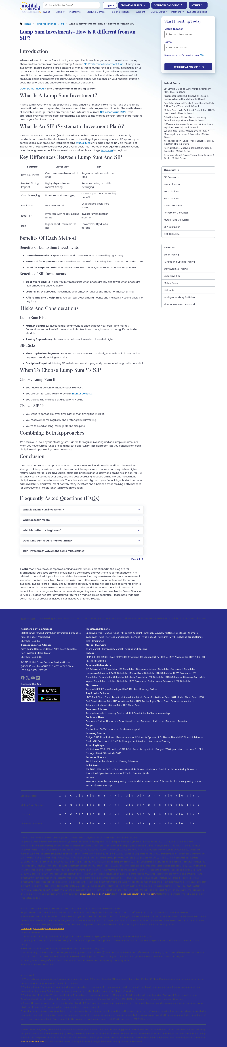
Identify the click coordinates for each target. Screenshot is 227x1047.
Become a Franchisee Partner (123, 721)
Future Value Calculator (111, 677)
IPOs (160, 737)
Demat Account (126, 737)
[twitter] (28, 679)
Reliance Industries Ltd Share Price (104, 705)
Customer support (130, 729)
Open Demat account (33, 88)
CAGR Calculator (119, 673)
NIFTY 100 (195, 657)
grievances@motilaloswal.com (95, 893)
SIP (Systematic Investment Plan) (104, 64)
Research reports (95, 713)
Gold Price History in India (140, 749)
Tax (88, 761)
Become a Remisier (176, 721)
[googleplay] (49, 698)
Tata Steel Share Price (124, 697)
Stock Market (108, 737)
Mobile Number (173, 29)
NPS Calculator (138, 681)
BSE (87, 769)
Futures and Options (136, 649)
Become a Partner (131, 5)
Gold (88, 741)
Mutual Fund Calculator (142, 673)
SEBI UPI (195, 5)
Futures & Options (146, 737)
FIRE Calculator (183, 681)
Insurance (98, 641)
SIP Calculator (93, 669)
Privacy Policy (186, 781)
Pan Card (96, 761)
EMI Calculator (164, 673)
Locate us (113, 729)
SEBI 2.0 (157, 781)
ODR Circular (170, 781)
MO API (128, 689)
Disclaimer (164, 769)
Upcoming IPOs (94, 632)
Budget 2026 (92, 737)
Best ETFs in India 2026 (109, 753)
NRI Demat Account (131, 632)
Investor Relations (147, 769)
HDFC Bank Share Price (98, 697)
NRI (94, 741)
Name (168, 42)
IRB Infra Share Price (124, 701)
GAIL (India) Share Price (184, 697)
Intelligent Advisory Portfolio (159, 632)
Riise (136, 689)
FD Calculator (110, 669)
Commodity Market (112, 649)
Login (108, 5)
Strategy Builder (148, 689)
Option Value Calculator (161, 681)
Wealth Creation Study (136, 773)
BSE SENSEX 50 (98, 661)
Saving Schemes (129, 761)
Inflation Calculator (117, 681)
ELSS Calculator (174, 677)
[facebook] (23, 679)
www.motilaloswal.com (32, 1041)
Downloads (134, 781)
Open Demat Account (167, 5)
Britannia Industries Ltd (183, 701)
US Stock (185, 737)
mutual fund (83, 143)
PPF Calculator (156, 677)
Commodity (104, 741)
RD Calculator (126, 669)
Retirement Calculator (183, 669)
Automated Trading (159, 741)
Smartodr (147, 781)
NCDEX (106, 769)
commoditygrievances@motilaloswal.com (42, 928)
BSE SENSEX (102, 657)
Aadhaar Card (110, 761)
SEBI (99, 769)
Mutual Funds (112, 632)
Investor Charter (94, 781)
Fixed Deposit (149, 637)
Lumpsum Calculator (97, 673)
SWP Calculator (182, 673)
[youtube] (33, 679)
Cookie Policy (179, 769)
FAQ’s (103, 729)
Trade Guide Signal (112, 689)
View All (135, 559)
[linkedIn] (38, 679)
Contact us (92, 729)
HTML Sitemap (104, 785)
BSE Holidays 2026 (116, 749)
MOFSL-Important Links (124, 769)
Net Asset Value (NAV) (113, 112)
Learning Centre (115, 713)
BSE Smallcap (131, 657)
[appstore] (49, 690)
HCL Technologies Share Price (153, 701)
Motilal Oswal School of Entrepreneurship (148, 713)
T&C (202, 55)
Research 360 (93, 689)
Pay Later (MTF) (166, 637)
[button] (46, 5)
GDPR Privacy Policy (115, 781)
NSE (93, 769)
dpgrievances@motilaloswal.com (138, 893)
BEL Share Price (132, 705)
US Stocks (181, 632)
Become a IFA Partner (152, 721)
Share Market (93, 649)
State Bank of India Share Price (153, 697)
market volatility (82, 393)
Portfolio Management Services (123, 637)
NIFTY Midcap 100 (179, 657)
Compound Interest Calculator (152, 669)
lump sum (107, 150)
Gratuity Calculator (136, 677)
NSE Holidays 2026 (95, 749)
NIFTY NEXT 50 (160, 657)
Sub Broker (197, 737)
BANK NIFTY (116, 657)
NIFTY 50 (90, 657)
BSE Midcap (146, 657)
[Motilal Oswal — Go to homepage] (30, 7)
